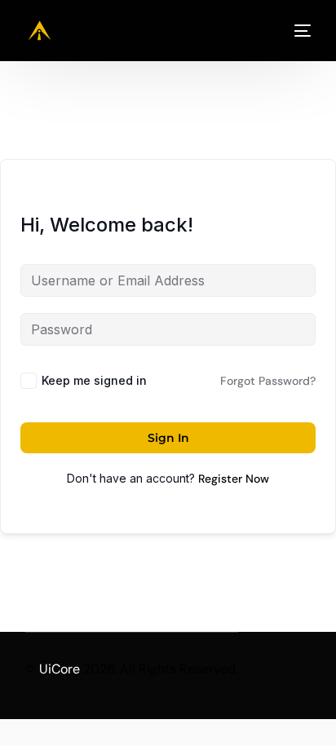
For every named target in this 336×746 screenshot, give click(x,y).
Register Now (233, 478)
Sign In (168, 437)
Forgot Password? (268, 380)
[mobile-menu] (296, 30)
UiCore (59, 669)
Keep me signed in (94, 380)
